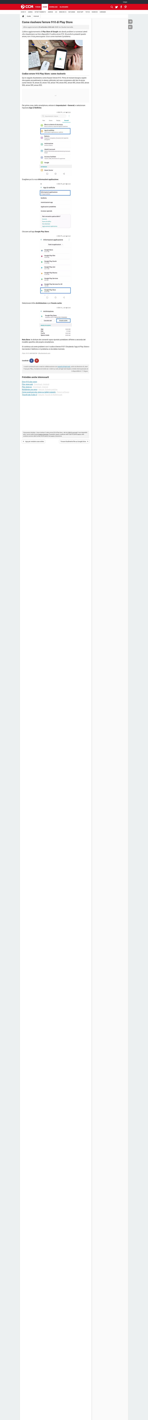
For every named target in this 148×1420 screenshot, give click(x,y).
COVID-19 (23, 12)
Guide (45, 7)
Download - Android (41, 384)
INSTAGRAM (71, 12)
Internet (36, 16)
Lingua (125, 2)
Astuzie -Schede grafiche (48, 390)
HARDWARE (103, 12)
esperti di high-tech (64, 366)
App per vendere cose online (34, 441)
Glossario (64, 7)
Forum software (63, 392)
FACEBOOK (95, 12)
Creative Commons (43, 434)
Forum (38, 7)
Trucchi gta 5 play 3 (29, 395)
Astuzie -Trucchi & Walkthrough (50, 395)
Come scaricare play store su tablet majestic (39, 392)
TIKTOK (87, 12)
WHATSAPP (80, 12)
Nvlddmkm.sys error (29, 390)
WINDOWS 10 (62, 12)
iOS (56, 12)
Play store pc (27, 387)
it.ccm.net (74, 432)
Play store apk (27, 384)
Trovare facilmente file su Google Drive (73, 441)
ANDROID (50, 12)
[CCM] (27, 7)
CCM (69, 432)
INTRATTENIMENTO (40, 12)
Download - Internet (40, 387)
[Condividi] (31, 360)
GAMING (30, 12)
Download (53, 7)
